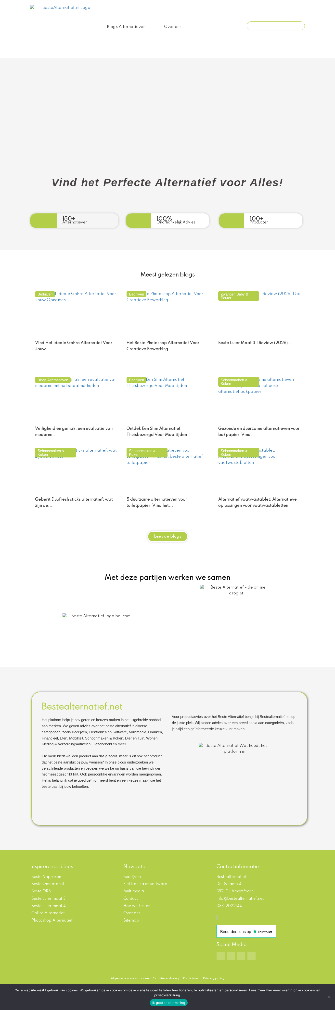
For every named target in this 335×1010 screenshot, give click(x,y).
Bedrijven (45, 294)
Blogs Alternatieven (126, 27)
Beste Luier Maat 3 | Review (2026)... (255, 343)
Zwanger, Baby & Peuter (234, 296)
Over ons (172, 27)
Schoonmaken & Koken (234, 382)
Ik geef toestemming (168, 1003)
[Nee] (328, 997)
